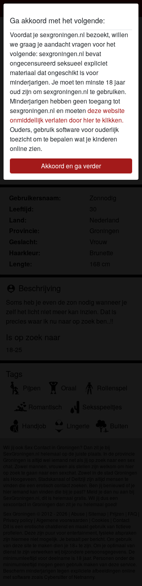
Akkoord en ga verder (71, 165)
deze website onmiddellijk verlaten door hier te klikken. (67, 115)
